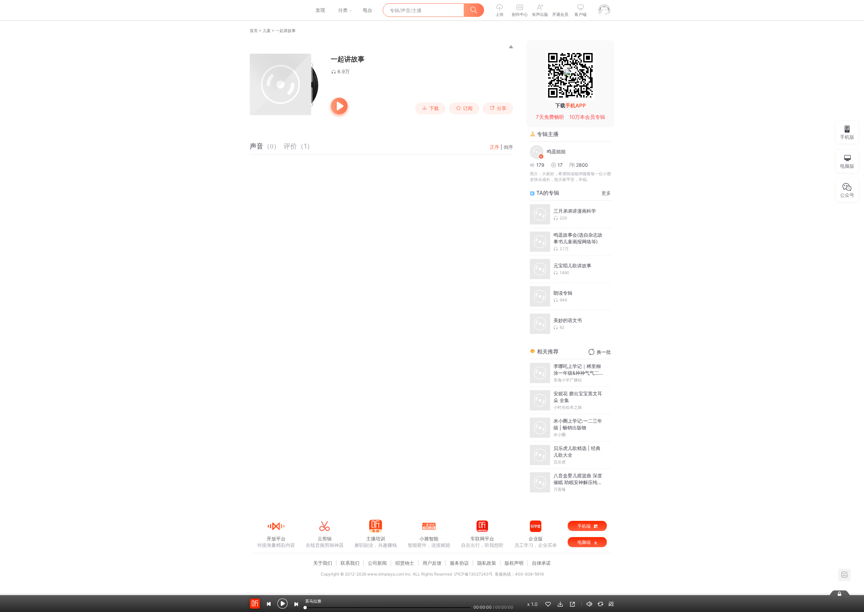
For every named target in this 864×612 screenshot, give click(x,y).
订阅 (468, 108)
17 (560, 165)
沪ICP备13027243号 (473, 574)
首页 (254, 30)
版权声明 (514, 563)
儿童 (267, 30)
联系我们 (350, 563)
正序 (494, 147)
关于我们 (322, 563)
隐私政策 (486, 563)
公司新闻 (377, 563)
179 (540, 165)
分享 (501, 108)
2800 (582, 165)
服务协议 (459, 563)
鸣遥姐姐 (556, 151)
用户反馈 (432, 563)
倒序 (508, 147)
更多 (606, 193)
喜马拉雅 (276, 10)
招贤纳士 (404, 563)
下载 (434, 108)
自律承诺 (541, 563)
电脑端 (584, 542)
